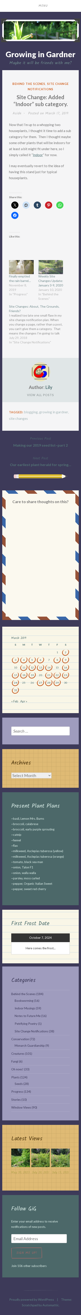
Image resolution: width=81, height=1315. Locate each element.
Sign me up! (26, 1252)
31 (15, 690)
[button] (21, 1162)
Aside (17, 113)
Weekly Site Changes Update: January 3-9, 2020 (50, 280)
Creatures (17, 1053)
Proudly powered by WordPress (31, 1299)
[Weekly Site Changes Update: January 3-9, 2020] (50, 267)
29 (57, 682)
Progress (17, 1091)
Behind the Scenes (28, 84)
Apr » (23, 701)
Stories (16, 1099)
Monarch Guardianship (30, 1045)
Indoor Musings (25, 1008)
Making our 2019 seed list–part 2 (40, 441)
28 (48, 682)
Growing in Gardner (40, 54)
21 (48, 675)
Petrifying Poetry (26, 1023)
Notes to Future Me (27, 1016)
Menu (43, 5)
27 (40, 682)
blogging (31, 412)
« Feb (14, 701)
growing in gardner (53, 412)
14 (48, 667)
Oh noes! (17, 1069)
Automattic (51, 1305)
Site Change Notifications (31, 1031)
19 (32, 675)
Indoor (38, 155)
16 (65, 667)
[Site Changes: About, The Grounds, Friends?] (38, 324)
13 (40, 667)
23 (65, 675)
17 (15, 675)
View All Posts (40, 395)
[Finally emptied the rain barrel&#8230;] (21, 267)
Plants (15, 1077)
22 (57, 675)
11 (23, 667)
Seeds (19, 1084)
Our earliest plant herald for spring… (40, 461)
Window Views (21, 1107)
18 (23, 675)
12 (32, 667)
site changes (18, 418)
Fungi (14, 1061)
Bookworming (24, 1000)
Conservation (20, 1039)
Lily (48, 387)
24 (15, 682)
